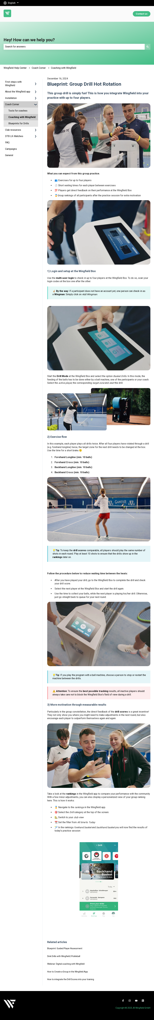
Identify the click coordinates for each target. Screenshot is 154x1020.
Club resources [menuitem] (13, 129)
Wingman (59, 294)
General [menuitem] (9, 155)
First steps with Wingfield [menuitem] (13, 83)
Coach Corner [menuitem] (12, 104)
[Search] (147, 47)
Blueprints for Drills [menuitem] (18, 123)
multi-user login (65, 278)
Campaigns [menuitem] (11, 149)
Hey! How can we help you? (29, 39)
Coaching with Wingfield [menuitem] (21, 117)
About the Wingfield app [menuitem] (17, 91)
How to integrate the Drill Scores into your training (70, 979)
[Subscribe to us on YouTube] (136, 1000)
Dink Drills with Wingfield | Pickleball (63, 956)
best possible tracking (95, 691)
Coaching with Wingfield (63, 67)
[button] (35, 82)
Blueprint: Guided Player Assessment (64, 948)
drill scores (79, 550)
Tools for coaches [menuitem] (17, 110)
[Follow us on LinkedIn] (142, 1000)
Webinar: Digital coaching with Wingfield (66, 964)
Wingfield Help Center (15, 67)
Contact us (141, 13)
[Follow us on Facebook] (123, 1000)
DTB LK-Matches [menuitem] (14, 136)
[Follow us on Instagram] (129, 1000)
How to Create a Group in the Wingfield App (67, 971)
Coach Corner (39, 67)
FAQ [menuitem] (7, 142)
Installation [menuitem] (11, 98)
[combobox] (74, 47)
